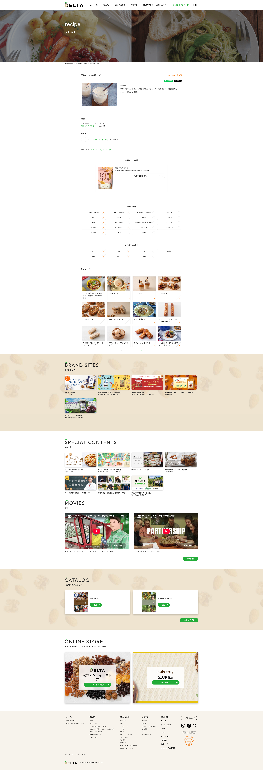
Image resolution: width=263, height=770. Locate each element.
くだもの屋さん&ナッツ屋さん (98, 726)
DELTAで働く (148, 5)
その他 (108, 150)
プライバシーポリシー (71, 755)
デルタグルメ (93, 737)
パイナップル (119, 227)
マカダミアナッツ (94, 212)
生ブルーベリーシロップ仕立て (144, 222)
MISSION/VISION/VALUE (149, 726)
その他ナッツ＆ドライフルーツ (128, 745)
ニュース (164, 721)
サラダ (94, 251)
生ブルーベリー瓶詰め (96, 731)
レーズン (169, 217)
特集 (71, 64)
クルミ (94, 217)
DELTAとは (145, 723)
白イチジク (169, 222)
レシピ (163, 729)
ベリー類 (122, 740)
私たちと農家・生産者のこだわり (75, 723)
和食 (93, 256)
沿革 (143, 731)
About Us (94, 5)
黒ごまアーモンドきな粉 (144, 212)
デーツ (119, 217)
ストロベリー (169, 227)
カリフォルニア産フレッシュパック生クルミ (102, 729)
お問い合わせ (161, 5)
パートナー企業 (146, 734)
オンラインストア (182, 5)
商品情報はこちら (140, 176)
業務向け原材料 (125, 717)
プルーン (144, 217)
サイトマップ (81, 755)
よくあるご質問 (166, 725)
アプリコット (119, 232)
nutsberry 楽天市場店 (168, 748)
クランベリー (119, 222)
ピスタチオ (144, 227)
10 (138, 351)
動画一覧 (190, 559)
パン (144, 251)
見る (95, 605)
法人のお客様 (120, 5)
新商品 (91, 720)
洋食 (119, 251)
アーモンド (169, 212)
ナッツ (94, 222)
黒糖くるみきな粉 (87, 126)
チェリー (93, 232)
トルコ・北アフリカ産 (126, 734)
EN (195, 5)
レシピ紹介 (78, 64)
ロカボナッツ (93, 723)
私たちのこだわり (71, 720)
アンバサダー (165, 736)
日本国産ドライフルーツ (126, 748)
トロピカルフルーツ (125, 737)
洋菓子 (119, 256)
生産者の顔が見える (95, 734)
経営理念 (144, 720)
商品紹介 (106, 5)
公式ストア (164, 744)
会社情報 (134, 5)
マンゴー (93, 227)
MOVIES (164, 740)
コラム (163, 732)
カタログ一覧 (189, 620)
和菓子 (169, 251)
